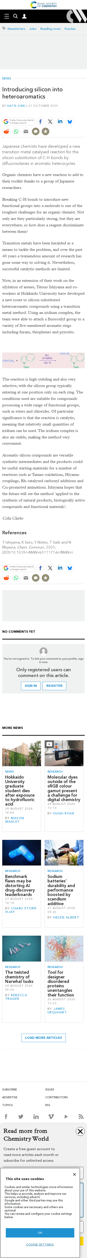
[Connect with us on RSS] (81, 1116)
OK (40, 1232)
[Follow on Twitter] (21, 1116)
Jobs (32, 29)
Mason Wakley (14, 820)
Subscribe (9, 1089)
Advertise (9, 1097)
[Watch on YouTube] (66, 1116)
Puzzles (70, 29)
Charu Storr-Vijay (21, 910)
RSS (47, 1105)
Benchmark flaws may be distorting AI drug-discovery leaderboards (20, 885)
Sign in (31, 686)
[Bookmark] (45, 131)
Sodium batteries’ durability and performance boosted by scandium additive (61, 890)
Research (55, 771)
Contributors (56, 1097)
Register (54, 686)
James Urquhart (57, 1010)
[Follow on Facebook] (6, 1116)
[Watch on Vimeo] (51, 1116)
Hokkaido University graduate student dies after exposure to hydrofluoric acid (20, 791)
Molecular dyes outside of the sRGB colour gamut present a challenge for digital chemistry (64, 788)
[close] (84, 111)
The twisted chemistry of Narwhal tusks (19, 977)
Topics (7, 1105)
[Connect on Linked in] (36, 1116)
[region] (40, 1213)
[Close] (74, 1174)
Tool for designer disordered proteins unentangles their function (61, 983)
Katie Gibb (16, 105)
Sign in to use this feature (63, 111)
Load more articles (43, 1038)
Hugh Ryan (63, 813)
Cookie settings (40, 1244)
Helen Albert (66, 917)
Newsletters (16, 29)
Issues (49, 1089)
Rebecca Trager (16, 997)
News (6, 78)
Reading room (50, 29)
